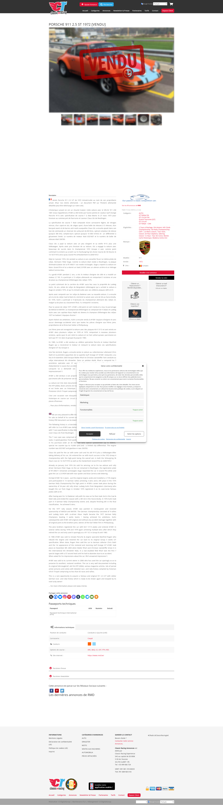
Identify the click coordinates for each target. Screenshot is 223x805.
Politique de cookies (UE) (58, 748)
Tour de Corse (157, 236)
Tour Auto (161, 231)
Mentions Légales (55, 738)
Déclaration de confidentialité (115, 439)
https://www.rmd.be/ (96, 655)
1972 (141, 262)
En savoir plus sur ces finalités (114, 427)
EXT (100, 650)
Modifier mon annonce (148, 273)
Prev (64, 120)
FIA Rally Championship (160, 229)
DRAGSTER (86, 742)
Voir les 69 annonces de (131, 205)
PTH (103, 650)
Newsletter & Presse (121, 11)
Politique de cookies (98, 439)
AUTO (141, 213)
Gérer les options (134, 434)
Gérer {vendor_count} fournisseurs (92, 427)
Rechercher (107, 5)
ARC (89, 650)
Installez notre (103, 786)
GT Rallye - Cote (145, 223)
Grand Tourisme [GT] (147, 219)
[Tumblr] (78, 597)
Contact (155, 11)
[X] (51, 597)
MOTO (84, 745)
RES (107, 650)
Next (159, 120)
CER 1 (141, 231)
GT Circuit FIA (144, 217)
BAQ (93, 650)
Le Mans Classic (150, 231)
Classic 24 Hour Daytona (148, 234)
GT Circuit (143, 221)
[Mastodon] (74, 597)
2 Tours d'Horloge (146, 227)
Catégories (95, 11)
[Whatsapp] (83, 597)
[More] (96, 597)
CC (97, 650)
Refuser (112, 434)
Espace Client (167, 11)
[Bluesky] (60, 597)
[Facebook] (56, 597)
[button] (143, 366)
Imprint (128, 439)
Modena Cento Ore (159, 238)
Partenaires (137, 11)
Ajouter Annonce (90, 5)
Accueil (85, 11)
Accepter (89, 434)
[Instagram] (65, 597)
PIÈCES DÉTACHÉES (89, 756)
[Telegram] (87, 597)
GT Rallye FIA (144, 215)
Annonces (106, 11)
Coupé (90, 638)
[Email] (92, 597)
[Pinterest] (69, 597)
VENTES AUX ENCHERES (91, 749)
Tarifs (147, 11)
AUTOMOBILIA (87, 752)
